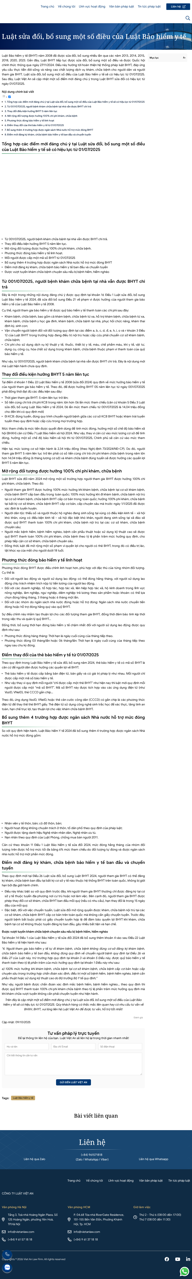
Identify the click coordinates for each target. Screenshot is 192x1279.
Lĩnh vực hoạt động (92, 6)
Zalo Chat (7, 1268)
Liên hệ (178, 6)
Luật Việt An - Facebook (167, 1259)
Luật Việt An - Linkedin (188, 1259)
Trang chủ (47, 6)
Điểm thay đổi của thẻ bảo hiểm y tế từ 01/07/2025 (35, 125)
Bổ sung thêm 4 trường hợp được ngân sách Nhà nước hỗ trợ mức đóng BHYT (50, 129)
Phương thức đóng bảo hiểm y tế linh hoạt (30, 120)
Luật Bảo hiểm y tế (23, 1097)
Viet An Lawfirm (167, 18)
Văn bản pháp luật (121, 6)
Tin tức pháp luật (149, 6)
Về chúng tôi (66, 6)
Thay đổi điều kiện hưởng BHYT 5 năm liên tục (32, 111)
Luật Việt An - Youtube (177, 1259)
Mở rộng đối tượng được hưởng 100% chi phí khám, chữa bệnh (42, 115)
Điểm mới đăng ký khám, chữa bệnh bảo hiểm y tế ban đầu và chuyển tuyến (49, 134)
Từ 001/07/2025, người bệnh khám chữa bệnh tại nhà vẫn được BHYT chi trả (49, 106)
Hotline (7, 1255)
